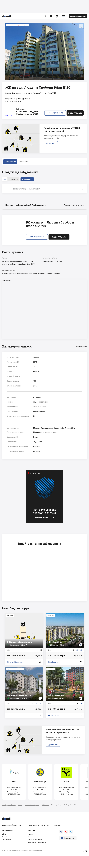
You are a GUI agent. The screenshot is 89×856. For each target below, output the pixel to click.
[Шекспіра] (65, 639)
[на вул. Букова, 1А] (24, 692)
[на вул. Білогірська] (24, 639)
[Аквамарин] (65, 692)
